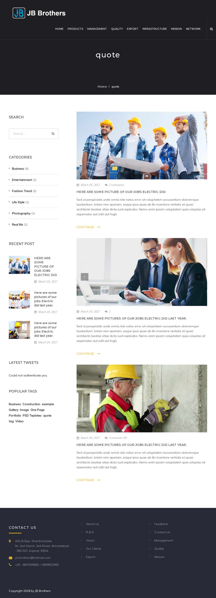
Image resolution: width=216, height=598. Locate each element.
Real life (17, 224)
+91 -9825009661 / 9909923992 (37, 565)
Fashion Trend (22, 191)
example (48, 404)
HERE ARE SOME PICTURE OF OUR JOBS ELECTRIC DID (121, 192)
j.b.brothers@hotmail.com (33, 558)
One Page (38, 410)
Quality (117, 28)
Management (97, 28)
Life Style (18, 202)
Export (132, 28)
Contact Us (162, 532)
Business (18, 168)
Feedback (161, 524)
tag (11, 421)
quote (47, 415)
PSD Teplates (32, 415)
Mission (176, 28)
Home (59, 28)
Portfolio (15, 415)
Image (24, 410)
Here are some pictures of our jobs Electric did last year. (131, 318)
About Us (92, 524)
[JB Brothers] (39, 13)
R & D (90, 532)
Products (75, 28)
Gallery (13, 410)
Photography (21, 213)
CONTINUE (85, 227)
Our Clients (93, 549)
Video (19, 421)
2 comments (116, 185)
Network (193, 28)
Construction (31, 404)
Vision (90, 540)
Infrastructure (155, 28)
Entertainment (22, 180)
